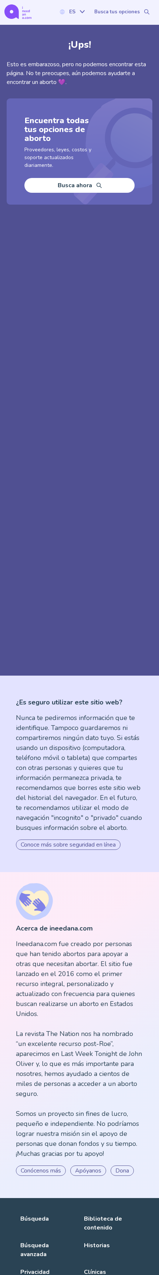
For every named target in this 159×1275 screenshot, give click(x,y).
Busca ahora (75, 185)
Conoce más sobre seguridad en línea (68, 845)
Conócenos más (41, 1171)
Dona (122, 1171)
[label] (72, 11)
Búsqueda (34, 1219)
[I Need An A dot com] (17, 11)
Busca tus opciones (117, 12)
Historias (97, 1245)
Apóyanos (88, 1171)
